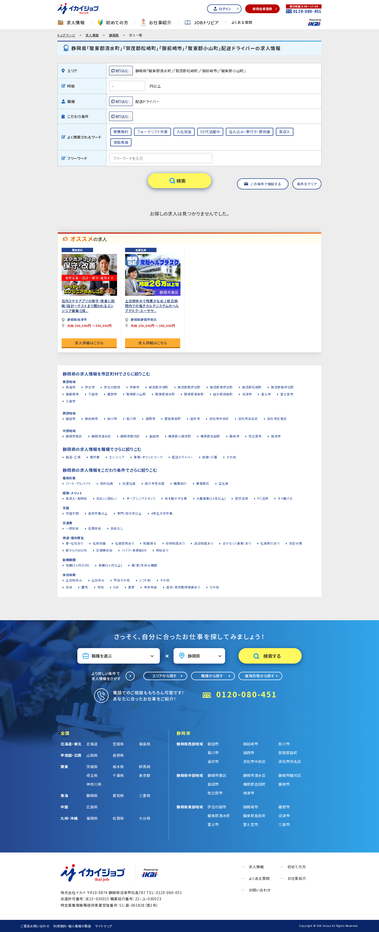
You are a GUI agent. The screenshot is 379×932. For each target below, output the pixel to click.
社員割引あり (269, 543)
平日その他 (122, 580)
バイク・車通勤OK (134, 550)
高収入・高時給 (76, 498)
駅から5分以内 (76, 550)
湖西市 (150, 418)
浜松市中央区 (219, 418)
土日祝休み (74, 580)
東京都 (144, 775)
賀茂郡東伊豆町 (221, 387)
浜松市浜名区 (248, 418)
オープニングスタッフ (140, 498)
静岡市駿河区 (130, 436)
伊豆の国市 (112, 387)
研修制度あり (175, 543)
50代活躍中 (210, 131)
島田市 (154, 436)
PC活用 (262, 498)
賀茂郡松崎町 (252, 387)
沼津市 (247, 394)
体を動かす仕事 (176, 498)
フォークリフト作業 (152, 131)
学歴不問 (72, 513)
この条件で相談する (266, 183)
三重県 (144, 795)
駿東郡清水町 (165, 394)
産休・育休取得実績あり (183, 587)
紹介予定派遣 (154, 483)
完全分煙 (295, 543)
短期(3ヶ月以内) (77, 565)
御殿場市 (72, 394)
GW (116, 587)
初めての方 (117, 22)
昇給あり (162, 550)
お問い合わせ (260, 890)
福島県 (144, 743)
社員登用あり (124, 543)
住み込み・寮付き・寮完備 (249, 131)
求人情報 (76, 22)
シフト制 (145, 580)
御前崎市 (91, 418)
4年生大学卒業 (162, 513)
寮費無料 (121, 131)
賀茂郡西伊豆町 (189, 387)
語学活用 (241, 498)
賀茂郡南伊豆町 (282, 387)
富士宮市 (286, 394)
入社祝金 (184, 131)
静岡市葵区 (74, 436)
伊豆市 (90, 387)
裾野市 (112, 394)
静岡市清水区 (101, 436)
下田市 (93, 394)
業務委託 (202, 483)
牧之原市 (255, 436)
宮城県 (118, 743)
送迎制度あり (203, 543)
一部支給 (72, 528)
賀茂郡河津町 (158, 387)
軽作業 (95, 457)
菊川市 (131, 418)
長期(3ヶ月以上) (110, 565)
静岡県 (114, 35)
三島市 (71, 401)
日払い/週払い (106, 498)
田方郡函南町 (223, 394)
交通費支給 (104, 550)
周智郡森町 (172, 418)
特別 (100, 587)
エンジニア (117, 457)
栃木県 (118, 766)
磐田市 (71, 418)
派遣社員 (129, 483)
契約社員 (106, 483)
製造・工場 (73, 457)
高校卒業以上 (98, 513)
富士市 (266, 394)
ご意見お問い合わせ (35, 926)
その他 (231, 457)
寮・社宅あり (74, 543)
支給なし (117, 528)
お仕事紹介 (160, 22)
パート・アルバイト (78, 483)
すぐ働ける (285, 498)
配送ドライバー (182, 457)
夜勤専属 (121, 142)
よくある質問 (242, 22)
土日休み (98, 580)
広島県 (92, 806)
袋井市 (195, 418)
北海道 (92, 743)
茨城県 (92, 766)
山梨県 (92, 755)
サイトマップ (103, 926)
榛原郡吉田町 (210, 436)
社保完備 (99, 543)
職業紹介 (180, 483)
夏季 (131, 587)
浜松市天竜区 (277, 418)
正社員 (223, 483)
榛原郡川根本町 (179, 436)
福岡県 (92, 818)
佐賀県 (118, 818)
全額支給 (94, 528)
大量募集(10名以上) (211, 498)
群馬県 (144, 766)
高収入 (284, 131)
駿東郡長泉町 (194, 394)
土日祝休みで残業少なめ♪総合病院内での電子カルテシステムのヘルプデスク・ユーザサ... (152, 305)
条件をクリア (307, 183)
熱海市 (71, 387)
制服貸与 (149, 543)
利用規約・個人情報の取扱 (72, 926)
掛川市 (112, 418)
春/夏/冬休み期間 (144, 565)
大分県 (144, 818)
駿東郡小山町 (136, 394)
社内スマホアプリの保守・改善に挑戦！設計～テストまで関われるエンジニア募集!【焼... (88, 305)
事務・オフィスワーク (148, 457)
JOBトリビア (206, 22)
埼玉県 (92, 775)
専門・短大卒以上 (129, 513)
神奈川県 (94, 784)
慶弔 (84, 587)
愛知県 (118, 795)
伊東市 (134, 387)
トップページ (66, 35)
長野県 (118, 755)
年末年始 (150, 587)
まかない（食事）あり (237, 543)
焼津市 (276, 436)
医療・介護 (209, 457)
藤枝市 (234, 436)
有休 (69, 587)
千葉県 (118, 775)
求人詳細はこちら (89, 342)
